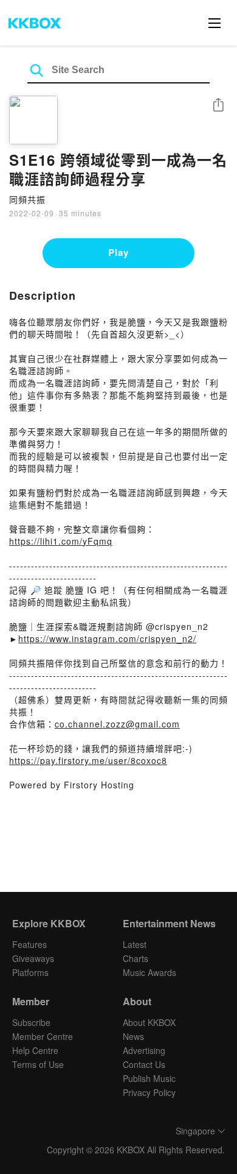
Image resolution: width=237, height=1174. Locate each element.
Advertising (144, 1050)
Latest (134, 944)
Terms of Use (38, 1064)
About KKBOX (149, 1022)
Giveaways (33, 958)
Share (218, 105)
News (133, 1036)
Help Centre (35, 1050)
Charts (135, 958)
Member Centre (42, 1036)
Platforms (30, 972)
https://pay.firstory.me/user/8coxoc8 (88, 760)
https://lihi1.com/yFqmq (60, 541)
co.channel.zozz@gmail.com (117, 724)
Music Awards (149, 972)
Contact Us (144, 1064)
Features (29, 944)
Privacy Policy (149, 1092)
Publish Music (149, 1078)
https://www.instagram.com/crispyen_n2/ (107, 638)
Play (118, 252)
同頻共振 (27, 199)
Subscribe (31, 1022)
